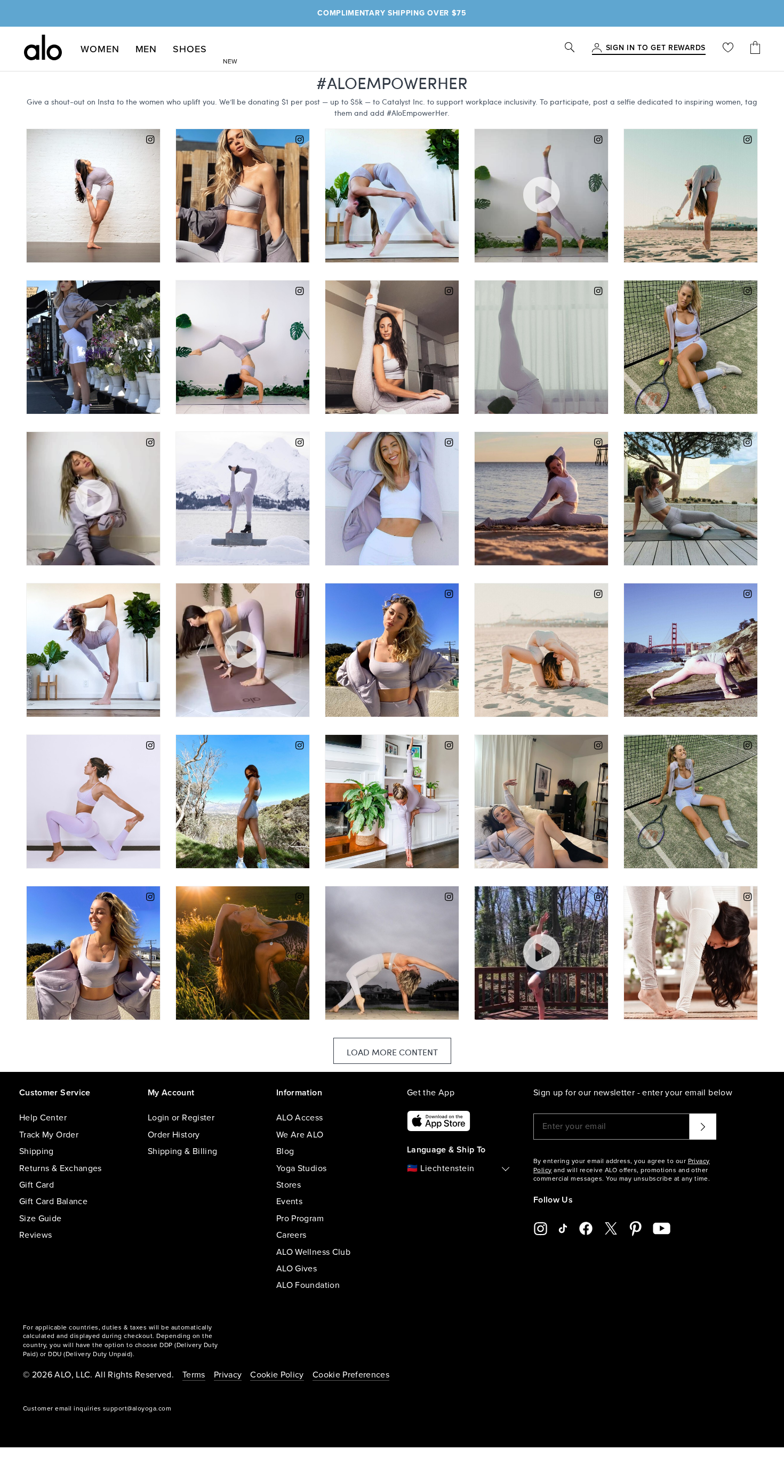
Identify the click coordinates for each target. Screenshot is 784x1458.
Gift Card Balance (53, 1201)
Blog (285, 1151)
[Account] (597, 48)
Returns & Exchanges (60, 1168)
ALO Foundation (308, 1285)
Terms (193, 1374)
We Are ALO (300, 1134)
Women (100, 49)
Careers (291, 1235)
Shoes (190, 49)
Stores (288, 1185)
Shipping (36, 1151)
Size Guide (40, 1218)
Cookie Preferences (351, 1374)
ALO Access (299, 1117)
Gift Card (36, 1185)
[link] (656, 48)
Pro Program (300, 1218)
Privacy (228, 1374)
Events (289, 1201)
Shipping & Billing (182, 1151)
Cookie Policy (277, 1374)
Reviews (35, 1235)
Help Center (43, 1117)
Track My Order (48, 1134)
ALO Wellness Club (313, 1252)
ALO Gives (296, 1268)
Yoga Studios (301, 1168)
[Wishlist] (728, 48)
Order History (174, 1134)
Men (146, 49)
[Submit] (703, 1126)
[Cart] (755, 49)
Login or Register (181, 1117)
